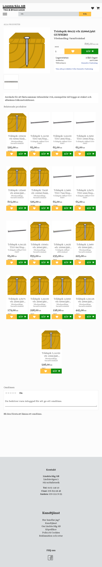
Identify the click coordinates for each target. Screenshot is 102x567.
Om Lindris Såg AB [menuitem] (51, 526)
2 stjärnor (8, 393)
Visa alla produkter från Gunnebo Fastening (74, 69)
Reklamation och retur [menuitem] (51, 536)
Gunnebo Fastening (89, 63)
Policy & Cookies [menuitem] (51, 532)
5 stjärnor (15, 393)
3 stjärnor (11, 393)
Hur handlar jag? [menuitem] (51, 520)
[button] (5, 14)
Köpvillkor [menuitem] (51, 529)
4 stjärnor (13, 393)
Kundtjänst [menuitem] (51, 523)
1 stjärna (6, 393)
